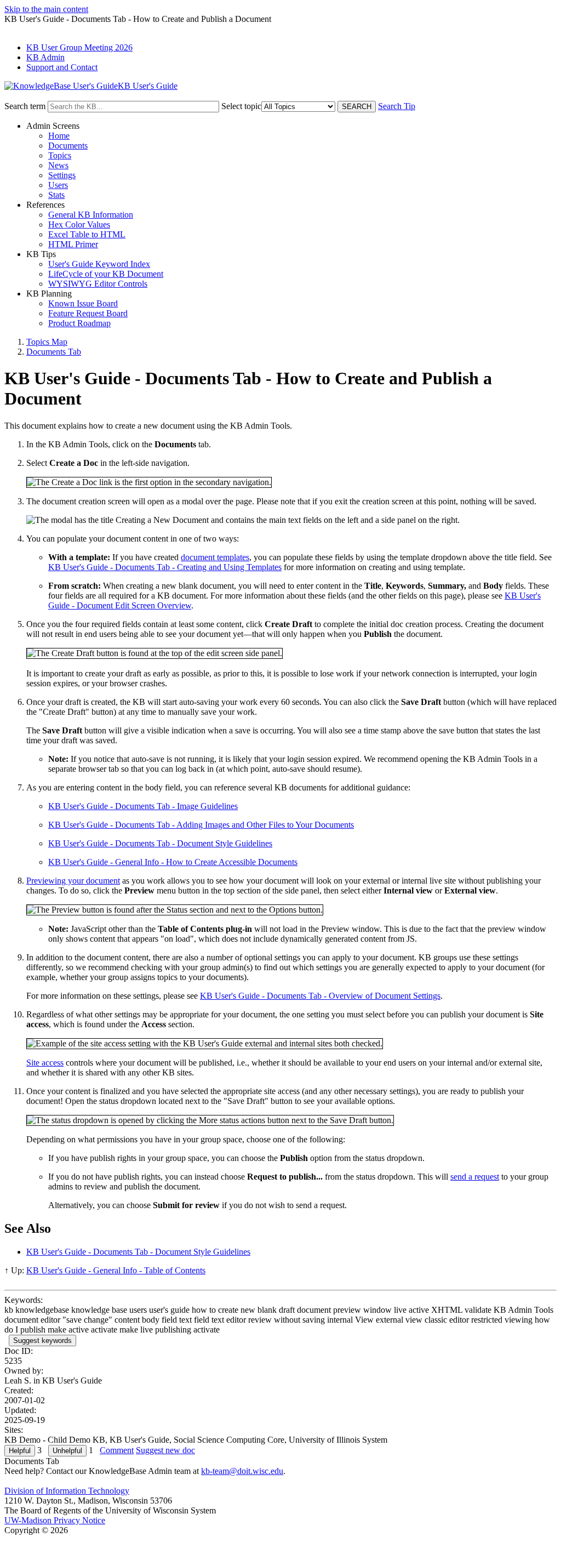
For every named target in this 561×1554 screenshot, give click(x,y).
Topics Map (46, 341)
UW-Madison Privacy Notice (54, 1520)
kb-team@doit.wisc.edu (242, 1471)
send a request (474, 1176)
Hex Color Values (79, 224)
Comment (117, 1450)
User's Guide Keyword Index (99, 264)
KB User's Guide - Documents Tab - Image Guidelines (143, 806)
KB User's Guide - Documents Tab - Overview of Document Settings (320, 995)
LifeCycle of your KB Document (105, 273)
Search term (24, 106)
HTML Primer (73, 244)
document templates (215, 557)
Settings (62, 175)
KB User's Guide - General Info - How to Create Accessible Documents (172, 862)
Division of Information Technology (66, 1490)
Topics (59, 155)
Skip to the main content (46, 9)
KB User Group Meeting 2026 (79, 47)
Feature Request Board (88, 313)
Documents (68, 145)
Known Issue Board (83, 303)
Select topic (241, 106)
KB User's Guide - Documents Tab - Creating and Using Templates (165, 567)
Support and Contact (62, 67)
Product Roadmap (79, 323)
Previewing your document (73, 880)
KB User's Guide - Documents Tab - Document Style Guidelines (160, 843)
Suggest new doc (165, 1450)
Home (59, 135)
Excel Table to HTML (86, 234)
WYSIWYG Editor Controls (97, 283)
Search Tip (396, 106)
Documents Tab (53, 351)
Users (58, 185)
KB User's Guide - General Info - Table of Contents (115, 1270)
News (58, 165)
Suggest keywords (42, 1340)
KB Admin (45, 57)
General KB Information (90, 214)
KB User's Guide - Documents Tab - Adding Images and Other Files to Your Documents (201, 824)
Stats (56, 195)
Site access (45, 1062)
